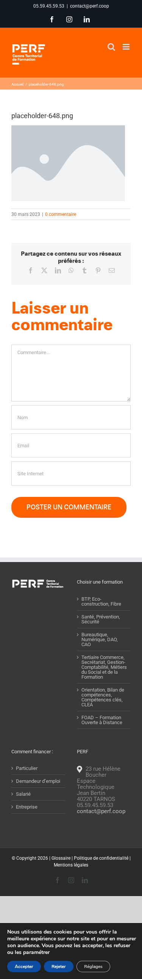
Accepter (24, 966)
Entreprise (26, 806)
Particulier (26, 768)
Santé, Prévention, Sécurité (100, 619)
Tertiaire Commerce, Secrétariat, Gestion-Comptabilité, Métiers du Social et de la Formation (104, 667)
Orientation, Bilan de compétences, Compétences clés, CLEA (102, 697)
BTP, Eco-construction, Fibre (101, 601)
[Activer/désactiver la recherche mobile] (111, 47)
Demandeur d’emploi (38, 781)
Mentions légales (71, 865)
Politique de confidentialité (101, 858)
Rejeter (58, 966)
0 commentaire (60, 214)
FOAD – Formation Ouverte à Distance (101, 720)
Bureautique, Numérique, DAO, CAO (99, 639)
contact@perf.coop (89, 6)
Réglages (93, 966)
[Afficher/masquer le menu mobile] (127, 47)
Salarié (23, 794)
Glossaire (60, 858)
